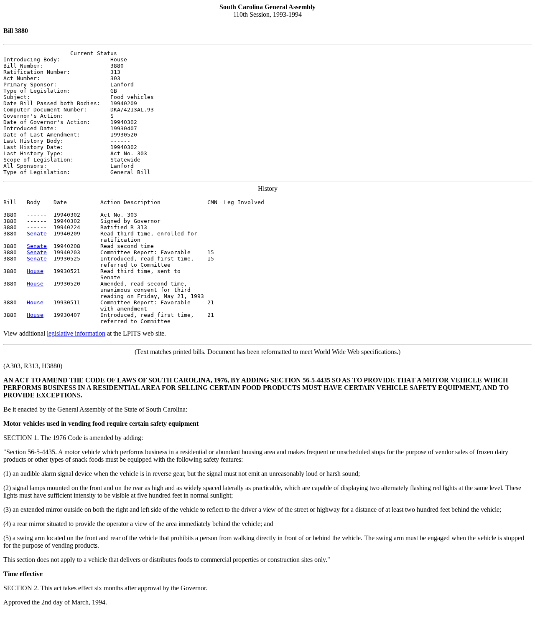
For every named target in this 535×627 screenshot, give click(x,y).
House (35, 271)
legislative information (76, 333)
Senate (37, 233)
